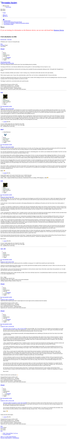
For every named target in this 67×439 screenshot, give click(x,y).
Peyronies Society (7, 434)
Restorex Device (59, 30)
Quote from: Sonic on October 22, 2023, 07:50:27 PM (14, 328)
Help (4, 433)
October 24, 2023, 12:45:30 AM (7, 326)
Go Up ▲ (16, 433)
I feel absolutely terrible (5, 62)
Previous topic (3, 39)
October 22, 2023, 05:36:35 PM (7, 108)
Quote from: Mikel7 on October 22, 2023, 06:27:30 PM (14, 402)
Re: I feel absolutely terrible (6, 106)
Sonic (2, 92)
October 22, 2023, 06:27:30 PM (7, 146)
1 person (5, 240)
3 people (5, 121)
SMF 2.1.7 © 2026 (4, 436)
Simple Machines (12, 436)
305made (3, 48)
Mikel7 (2, 129)
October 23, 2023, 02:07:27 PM (7, 261)
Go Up (2, 427)
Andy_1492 (3, 248)
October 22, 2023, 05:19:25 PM (7, 63)
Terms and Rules (9, 433)
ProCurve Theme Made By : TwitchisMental (10, 437)
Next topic (9, 39)
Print (1, 44)
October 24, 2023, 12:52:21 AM (7, 400)
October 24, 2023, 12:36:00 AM (7, 299)
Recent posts (8, 7)
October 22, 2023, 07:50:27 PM (7, 197)
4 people (5, 173)
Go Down (3, 45)
